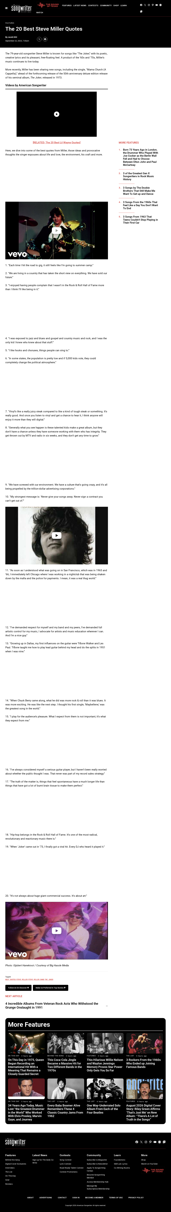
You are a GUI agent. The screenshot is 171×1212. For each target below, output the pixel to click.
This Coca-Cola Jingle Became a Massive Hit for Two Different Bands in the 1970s (64, 1065)
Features (67, 5)
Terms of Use (116, 1198)
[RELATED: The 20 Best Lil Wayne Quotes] (56, 142)
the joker (49, 979)
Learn (124, 5)
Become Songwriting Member (96, 1176)
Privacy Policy (136, 1198)
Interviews (9, 1168)
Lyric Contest (65, 1164)
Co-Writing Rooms (122, 1168)
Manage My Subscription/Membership (98, 1187)
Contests (93, 5)
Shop (116, 5)
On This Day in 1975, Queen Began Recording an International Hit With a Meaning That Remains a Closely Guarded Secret (26, 1067)
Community (106, 5)
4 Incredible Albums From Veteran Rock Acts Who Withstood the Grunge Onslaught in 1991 (51, 1005)
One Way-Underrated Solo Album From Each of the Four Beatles (103, 1109)
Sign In (75, 1198)
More (144, 1155)
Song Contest (66, 1160)
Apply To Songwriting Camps (96, 1169)
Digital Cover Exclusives (15, 1164)
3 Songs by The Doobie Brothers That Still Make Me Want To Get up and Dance (139, 190)
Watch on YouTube (149, 1164)
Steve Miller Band (36, 979)
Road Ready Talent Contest (72, 1168)
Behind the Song (12, 1160)
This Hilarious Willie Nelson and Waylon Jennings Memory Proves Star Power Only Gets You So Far (105, 1065)
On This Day (13, 1056)
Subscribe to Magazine (97, 1160)
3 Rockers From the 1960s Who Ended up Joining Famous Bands (143, 1063)
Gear (7, 1180)
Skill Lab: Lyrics (120, 1164)
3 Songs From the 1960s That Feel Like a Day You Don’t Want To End (140, 205)
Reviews (9, 1184)
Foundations (119, 1160)
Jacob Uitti (12, 37)
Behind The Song (55, 1056)
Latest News (79, 5)
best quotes (10, 979)
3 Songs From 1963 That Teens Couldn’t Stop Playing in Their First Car (140, 219)
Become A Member (94, 1198)
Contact (62, 1198)
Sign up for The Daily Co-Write (43, 1161)
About (30, 1198)
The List (130, 1056)
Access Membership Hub (97, 1182)
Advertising (45, 1198)
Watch (39, 12)
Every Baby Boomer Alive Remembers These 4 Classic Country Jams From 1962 (65, 1111)
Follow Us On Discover (17, 988)
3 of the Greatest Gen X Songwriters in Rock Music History (138, 176)
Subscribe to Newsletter (97, 1164)
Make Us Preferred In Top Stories (50, 988)
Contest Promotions (68, 1172)
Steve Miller (22, 979)
